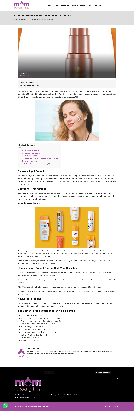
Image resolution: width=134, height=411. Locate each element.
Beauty (49, 5)
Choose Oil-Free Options (31, 153)
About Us (107, 406)
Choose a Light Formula (31, 150)
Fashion (89, 5)
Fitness (82, 5)
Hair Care (74, 5)
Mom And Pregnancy (61, 5)
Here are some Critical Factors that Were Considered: (41, 158)
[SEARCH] (117, 378)
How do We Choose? (30, 156)
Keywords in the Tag (30, 161)
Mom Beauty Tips (23, 73)
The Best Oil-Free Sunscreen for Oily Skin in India (39, 164)
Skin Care (97, 5)
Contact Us (115, 406)
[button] (5, 405)
